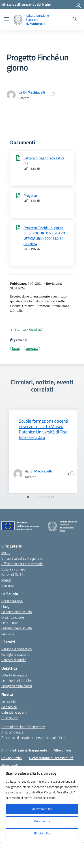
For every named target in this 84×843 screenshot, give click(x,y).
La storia (7, 633)
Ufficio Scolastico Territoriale (22, 563)
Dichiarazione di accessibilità (51, 758)
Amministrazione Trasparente (23, 726)
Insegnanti (32, 348)
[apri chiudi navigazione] (6, 19)
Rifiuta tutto (42, 833)
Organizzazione (12, 617)
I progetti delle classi (16, 686)
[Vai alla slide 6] (52, 497)
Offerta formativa (14, 675)
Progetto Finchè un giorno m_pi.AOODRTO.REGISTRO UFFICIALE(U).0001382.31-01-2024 (44, 236)
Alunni (15, 348)
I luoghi (6, 606)
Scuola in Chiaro (13, 569)
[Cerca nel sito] (74, 20)
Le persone (9, 622)
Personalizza (42, 821)
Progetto (30, 195)
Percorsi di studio (13, 659)
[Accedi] (78, 4)
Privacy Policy (11, 758)
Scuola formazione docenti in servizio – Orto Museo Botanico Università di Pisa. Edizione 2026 (43, 429)
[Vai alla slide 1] (28, 497)
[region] (42, 804)
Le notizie (8, 701)
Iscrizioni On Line (13, 574)
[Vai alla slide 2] (33, 497)
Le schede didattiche (16, 680)
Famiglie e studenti (15, 654)
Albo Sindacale (12, 732)
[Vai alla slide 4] (42, 497)
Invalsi (6, 580)
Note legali (9, 765)
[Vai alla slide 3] (38, 497)
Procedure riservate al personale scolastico (33, 737)
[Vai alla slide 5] (47, 497)
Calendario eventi (14, 712)
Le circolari (9, 707)
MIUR (5, 553)
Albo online (9, 717)
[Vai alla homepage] (17, 20)
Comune (7, 585)
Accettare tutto (42, 808)
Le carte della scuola (16, 611)
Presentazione (12, 601)
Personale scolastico (16, 649)
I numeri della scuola (16, 628)
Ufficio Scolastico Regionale (21, 558)
